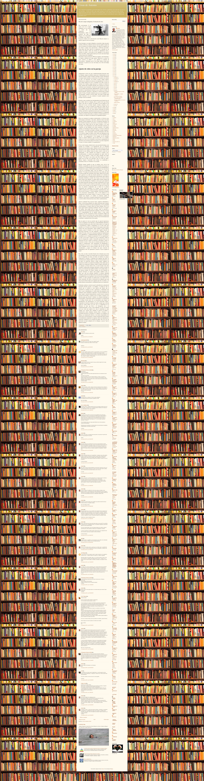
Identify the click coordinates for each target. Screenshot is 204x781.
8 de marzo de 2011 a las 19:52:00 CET (87, 401)
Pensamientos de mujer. (114, 394)
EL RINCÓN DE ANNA (114, 604)
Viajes (114, 142)
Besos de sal (114, 716)
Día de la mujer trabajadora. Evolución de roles (118, 98)
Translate (119, 151)
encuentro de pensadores (114, 480)
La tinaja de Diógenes (114, 211)
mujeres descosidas (114, 340)
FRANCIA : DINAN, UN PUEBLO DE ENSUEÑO (114, 253)
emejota (82, 350)
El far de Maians (113, 610)
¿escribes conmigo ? (114, 698)
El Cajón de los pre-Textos (114, 648)
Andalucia (114, 117)
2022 (114, 59)
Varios (114, 140)
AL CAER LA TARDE (114, 510)
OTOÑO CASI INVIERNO (114, 281)
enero (115, 105)
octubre (115, 80)
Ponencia (114, 132)
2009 (114, 108)
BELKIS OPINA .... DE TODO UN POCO (114, 401)
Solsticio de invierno (114, 468)
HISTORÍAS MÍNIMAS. (114, 218)
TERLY (113, 245)
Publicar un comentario (83, 717)
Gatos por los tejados (114, 273)
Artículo (114, 120)
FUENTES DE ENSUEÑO (114, 346)
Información (115, 123)
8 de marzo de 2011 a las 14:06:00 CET (87, 382)
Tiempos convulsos (117, 102)
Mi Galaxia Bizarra (114, 688)
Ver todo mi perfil (115, 49)
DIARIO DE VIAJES (114, 251)
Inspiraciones (114, 548)
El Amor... (113, 516)
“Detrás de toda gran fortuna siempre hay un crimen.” (92, 753)
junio (115, 85)
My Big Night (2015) (114, 486)
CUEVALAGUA (114, 691)
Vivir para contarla (114, 205)
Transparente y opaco (114, 540)
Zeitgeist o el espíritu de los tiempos (114, 637)
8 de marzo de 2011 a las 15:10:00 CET (87, 392)
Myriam (82, 413)
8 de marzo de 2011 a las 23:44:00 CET (87, 473)
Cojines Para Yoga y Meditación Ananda (114, 583)
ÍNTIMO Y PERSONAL (114, 333)
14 (112, 408)
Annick (82, 395)
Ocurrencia (114, 130)
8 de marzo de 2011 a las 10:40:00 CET (87, 357)
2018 (114, 65)
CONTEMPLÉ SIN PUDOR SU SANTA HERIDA (114, 460)
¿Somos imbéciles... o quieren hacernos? (118, 94)
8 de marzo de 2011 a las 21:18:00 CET (87, 410)
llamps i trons (114, 622)
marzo (115, 90)
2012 (114, 74)
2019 (114, 64)
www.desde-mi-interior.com (114, 671)
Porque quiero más (114, 663)
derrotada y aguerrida (114, 740)
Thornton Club (114, 490)
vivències (113, 269)
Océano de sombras (113, 207)
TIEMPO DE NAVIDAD (114, 594)
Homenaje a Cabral (114, 644)
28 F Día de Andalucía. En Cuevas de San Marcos (119, 100)
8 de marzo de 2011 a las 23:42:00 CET (87, 439)
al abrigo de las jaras (114, 239)
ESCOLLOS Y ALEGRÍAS (114, 383)
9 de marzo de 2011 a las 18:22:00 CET (87, 542)
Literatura (114, 126)
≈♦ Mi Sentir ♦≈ (114, 695)
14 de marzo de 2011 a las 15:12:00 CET (87, 660)
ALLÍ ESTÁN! (114, 341)
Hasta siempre (114, 683)
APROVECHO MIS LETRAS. (114, 427)
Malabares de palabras (114, 710)
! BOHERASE (114, 736)
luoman (103, 768)
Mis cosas (114, 129)
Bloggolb (113, 726)
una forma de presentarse (114, 553)
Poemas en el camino (114, 532)
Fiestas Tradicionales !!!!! (114, 367)
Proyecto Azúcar (113, 200)
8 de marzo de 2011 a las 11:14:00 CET (87, 366)
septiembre (116, 81)
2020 (114, 62)
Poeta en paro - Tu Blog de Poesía (114, 424)
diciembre (115, 77)
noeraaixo (113, 520)
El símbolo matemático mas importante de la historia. (114, 353)
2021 (114, 61)
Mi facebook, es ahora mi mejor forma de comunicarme (114, 657)
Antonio (82, 433)
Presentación (115, 134)
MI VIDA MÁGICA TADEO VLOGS (114, 375)
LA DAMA (114, 554)
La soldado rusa (114, 329)
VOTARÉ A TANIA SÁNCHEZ (114, 521)
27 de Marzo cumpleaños (114, 360)
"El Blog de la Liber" (114, 655)
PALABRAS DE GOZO (114, 389)
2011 (114, 75)
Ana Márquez (83, 552)
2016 (114, 68)
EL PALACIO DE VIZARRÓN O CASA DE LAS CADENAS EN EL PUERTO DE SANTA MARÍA (114, 310)
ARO (82, 538)
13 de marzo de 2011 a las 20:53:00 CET (87, 625)
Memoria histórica (116, 127)
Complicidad (114, 599)
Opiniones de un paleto (114, 412)
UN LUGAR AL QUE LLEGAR (114, 335)
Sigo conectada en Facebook (114, 572)
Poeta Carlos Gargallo (114, 387)
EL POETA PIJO (114, 559)
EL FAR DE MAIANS (114, 677)
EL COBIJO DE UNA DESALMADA (114, 380)
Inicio (94, 719)
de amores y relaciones (114, 286)
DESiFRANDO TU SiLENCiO (114, 642)
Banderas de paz (114, 413)
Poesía (114, 131)
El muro (113, 212)
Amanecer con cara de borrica (114, 475)
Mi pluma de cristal (114, 300)
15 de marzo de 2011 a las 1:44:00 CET (87, 692)
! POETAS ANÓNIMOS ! (114, 720)
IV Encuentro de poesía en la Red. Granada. (119, 92)
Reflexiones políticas (116, 137)
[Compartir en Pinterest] (90, 325)
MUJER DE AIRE (114, 714)
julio (115, 84)
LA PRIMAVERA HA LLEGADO (114, 586)
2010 (114, 107)
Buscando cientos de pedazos (113, 502)
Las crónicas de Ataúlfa (114, 706)
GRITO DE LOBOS (114, 635)
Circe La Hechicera (84, 405)
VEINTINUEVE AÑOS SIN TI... (114, 452)
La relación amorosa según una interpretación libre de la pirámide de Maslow (95, 748)
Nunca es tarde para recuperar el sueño (114, 505)
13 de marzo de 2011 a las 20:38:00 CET (87, 592)
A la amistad (114, 549)
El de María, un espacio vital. (114, 472)
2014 (114, 71)
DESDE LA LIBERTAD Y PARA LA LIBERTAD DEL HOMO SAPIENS (114, 565)
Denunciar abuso (115, 146)
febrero (115, 104)
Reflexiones (115, 136)
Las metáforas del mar (114, 418)
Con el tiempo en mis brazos (114, 628)
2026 (114, 54)
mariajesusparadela (84, 340)
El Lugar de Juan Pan (114, 306)
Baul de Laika (114, 216)
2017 (114, 67)
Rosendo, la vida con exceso (114, 265)
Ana (81, 670)
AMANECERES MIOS (114, 451)
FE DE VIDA (114, 281)
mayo (115, 87)
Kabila (113, 263)
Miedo (113, 402)
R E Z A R (113, 246)
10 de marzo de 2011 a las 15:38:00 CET (87, 561)
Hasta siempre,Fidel (114, 438)
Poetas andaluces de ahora (114, 317)
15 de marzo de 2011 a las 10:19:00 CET (87, 704)
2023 (114, 58)
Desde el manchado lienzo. (113, 497)
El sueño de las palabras (114, 328)
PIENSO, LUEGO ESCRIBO (114, 702)
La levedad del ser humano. (118, 96)
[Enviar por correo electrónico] (86, 325)
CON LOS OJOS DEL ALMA (114, 591)
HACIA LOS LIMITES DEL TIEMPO (114, 193)
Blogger (112, 768)
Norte (113, 611)
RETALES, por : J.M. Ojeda (114, 495)
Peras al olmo (114, 260)
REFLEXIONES (114, 436)
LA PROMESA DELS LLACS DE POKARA (114, 442)
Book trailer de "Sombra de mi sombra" (114, 275)
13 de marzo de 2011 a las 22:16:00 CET (87, 649)
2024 (114, 57)
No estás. (113, 528)
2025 (114, 55)
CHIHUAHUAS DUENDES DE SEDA (114, 617)
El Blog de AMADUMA (114, 730)
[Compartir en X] (88, 325)
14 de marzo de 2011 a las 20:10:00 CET (87, 667)
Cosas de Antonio (88, 5)
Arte (113, 118)
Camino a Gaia (83, 683)
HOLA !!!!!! (114, 578)
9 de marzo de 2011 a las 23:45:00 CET (87, 549)
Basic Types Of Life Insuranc (114, 605)
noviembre (116, 78)
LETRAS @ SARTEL (114, 616)
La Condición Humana (114, 598)
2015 (114, 70)
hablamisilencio (114, 734)
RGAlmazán (83, 360)
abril (115, 88)
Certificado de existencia (114, 527)
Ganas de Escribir (113, 724)
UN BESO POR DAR (114, 395)
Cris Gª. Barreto (83, 596)
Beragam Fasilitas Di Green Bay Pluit (114, 445)
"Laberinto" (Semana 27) (114, 302)
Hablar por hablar (114, 259)
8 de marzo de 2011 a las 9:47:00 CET (87, 347)
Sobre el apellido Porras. (87, 759)
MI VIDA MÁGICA (113, 373)
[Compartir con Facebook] (89, 325)
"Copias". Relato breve (114, 630)
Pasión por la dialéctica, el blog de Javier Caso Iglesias (114, 223)
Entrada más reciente (82, 719)
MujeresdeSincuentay (114, 577)
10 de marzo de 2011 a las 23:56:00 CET (87, 574)
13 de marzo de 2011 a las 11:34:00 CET (87, 584)
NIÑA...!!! (113, 195)
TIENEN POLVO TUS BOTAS (114, 420)
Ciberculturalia (114, 570)
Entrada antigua (106, 719)
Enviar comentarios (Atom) (87, 721)
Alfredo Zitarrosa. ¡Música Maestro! (113, 666)
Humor (114, 122)
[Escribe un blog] (87, 325)
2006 (114, 113)
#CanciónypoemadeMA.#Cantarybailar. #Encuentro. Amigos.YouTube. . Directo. (114, 321)
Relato (114, 139)
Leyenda (114, 125)
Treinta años (114, 200)
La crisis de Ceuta (82, 724)
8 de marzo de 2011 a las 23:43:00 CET (87, 450)
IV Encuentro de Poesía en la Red (86, 370)
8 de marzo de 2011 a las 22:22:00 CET (87, 429)
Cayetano (82, 385)
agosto (115, 83)
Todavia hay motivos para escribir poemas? (114, 241)
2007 (114, 111)
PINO (113, 490)
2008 (114, 110)
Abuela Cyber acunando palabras (114, 365)
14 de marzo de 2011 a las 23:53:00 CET (87, 679)
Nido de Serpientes (114, 407)
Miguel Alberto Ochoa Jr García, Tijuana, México (114, 534)
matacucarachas (114, 682)
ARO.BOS (114, 344)
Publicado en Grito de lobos (117, 135)
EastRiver (113, 676)
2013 (114, 73)
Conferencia (83, 326)
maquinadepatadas (114, 431)
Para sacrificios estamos (114, 650)
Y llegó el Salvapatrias (114, 484)
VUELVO (113, 672)
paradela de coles (114, 466)
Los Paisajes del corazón (114, 358)
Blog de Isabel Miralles (114, 515)
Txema (82, 331)
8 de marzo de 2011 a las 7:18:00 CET (87, 336)
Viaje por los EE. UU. (116, 141)
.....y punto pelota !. (113, 624)
